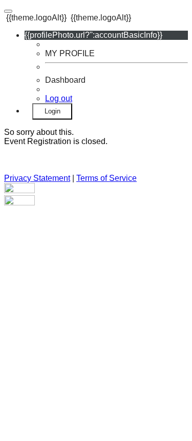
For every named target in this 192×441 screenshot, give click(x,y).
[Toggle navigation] (8, 11)
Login (52, 111)
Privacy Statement (37, 178)
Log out (58, 98)
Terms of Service (106, 178)
